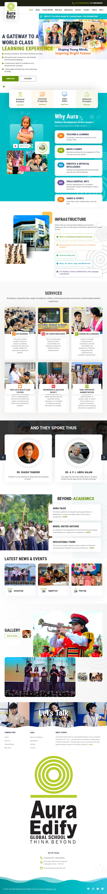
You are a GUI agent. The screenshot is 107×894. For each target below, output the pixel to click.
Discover (28, 79)
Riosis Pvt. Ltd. (51, 889)
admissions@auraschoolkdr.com (55, 868)
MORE (91, 744)
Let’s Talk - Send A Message (52, 718)
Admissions (68, 10)
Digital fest (53, 591)
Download (20, 105)
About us (8, 741)
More (101, 10)
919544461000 (49, 858)
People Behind (48, 10)
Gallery (94, 10)
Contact (86, 10)
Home (31, 10)
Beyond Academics (36, 737)
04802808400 (60, 858)
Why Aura (58, 10)
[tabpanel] (53, 52)
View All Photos (12, 636)
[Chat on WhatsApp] (102, 889)
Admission (10, 79)
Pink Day (82, 591)
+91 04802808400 (96, 3)
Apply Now (64, 104)
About (38, 10)
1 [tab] (3, 86)
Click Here (86, 105)
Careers (78, 10)
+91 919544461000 (81, 3)
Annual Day (18, 591)
